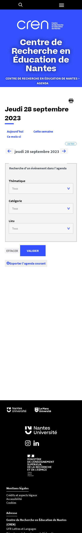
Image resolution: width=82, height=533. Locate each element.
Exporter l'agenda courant (28, 263)
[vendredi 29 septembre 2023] (64, 151)
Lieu (12, 221)
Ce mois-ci (14, 136)
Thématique (17, 181)
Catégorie (15, 201)
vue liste (70, 143)
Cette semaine (43, 131)
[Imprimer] (71, 101)
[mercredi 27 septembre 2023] (9, 151)
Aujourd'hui (15, 131)
